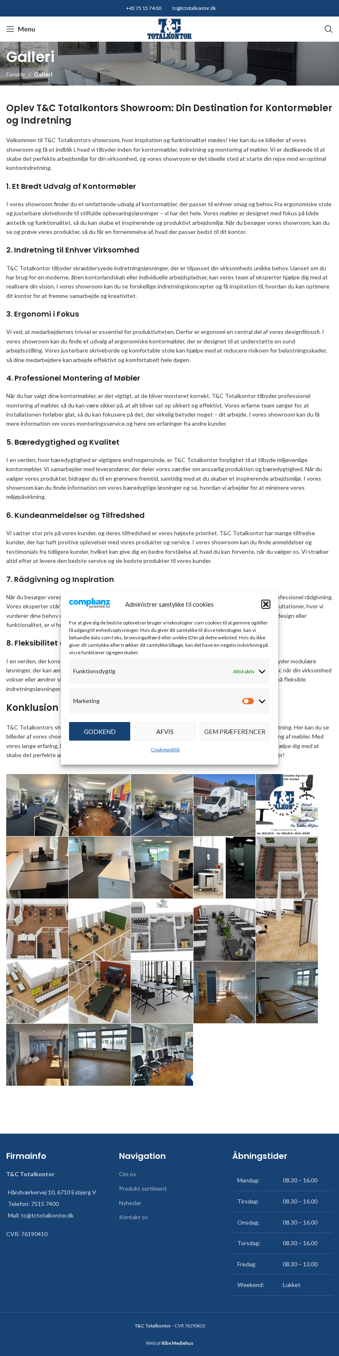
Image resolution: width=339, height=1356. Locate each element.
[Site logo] (169, 28)
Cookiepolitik (165, 749)
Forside (15, 74)
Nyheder (130, 1202)
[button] (266, 604)
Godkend (100, 731)
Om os (127, 1173)
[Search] (328, 29)
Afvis (165, 731)
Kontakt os (133, 1216)
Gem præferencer (234, 731)
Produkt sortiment (143, 1188)
